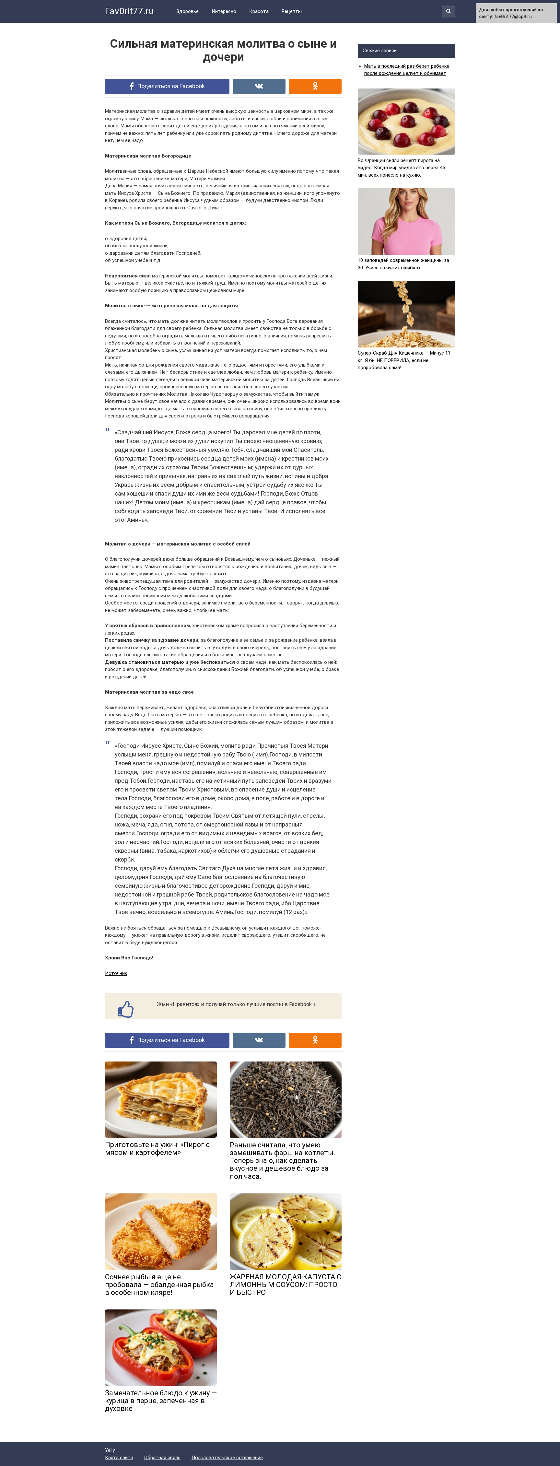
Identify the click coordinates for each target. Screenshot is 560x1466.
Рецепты (292, 11)
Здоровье (187, 11)
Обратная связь (162, 1457)
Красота (259, 11)
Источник (116, 973)
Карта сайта (119, 1457)
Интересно (224, 11)
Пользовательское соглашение (227, 1457)
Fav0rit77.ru (129, 11)
